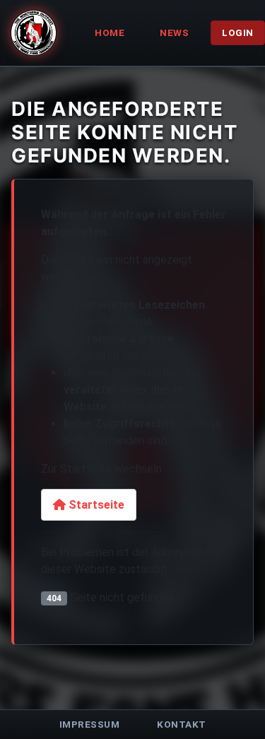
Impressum (89, 724)
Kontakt (181, 724)
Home (109, 32)
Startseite (95, 505)
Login (238, 32)
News (174, 32)
